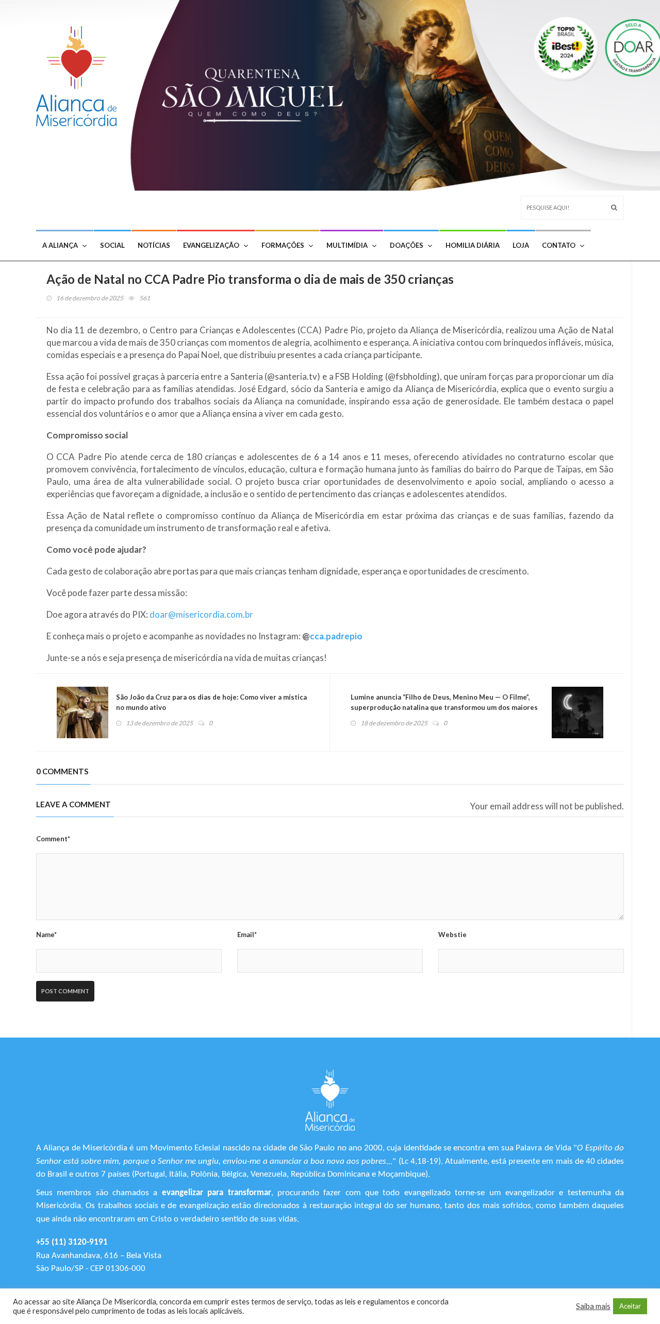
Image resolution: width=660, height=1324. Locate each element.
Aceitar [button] (630, 1306)
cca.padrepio (336, 636)
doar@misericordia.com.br (201, 614)
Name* (46, 934)
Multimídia (347, 245)
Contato (558, 245)
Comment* (53, 839)
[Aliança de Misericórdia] (80, 73)
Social (112, 245)
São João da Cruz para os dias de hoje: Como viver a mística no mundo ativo (211, 702)
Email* (247, 934)
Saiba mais (593, 1306)
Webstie (452, 934)
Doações (406, 245)
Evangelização (211, 245)
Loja (521, 245)
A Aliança (60, 245)
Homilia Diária (473, 245)
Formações (282, 245)
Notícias (154, 245)
